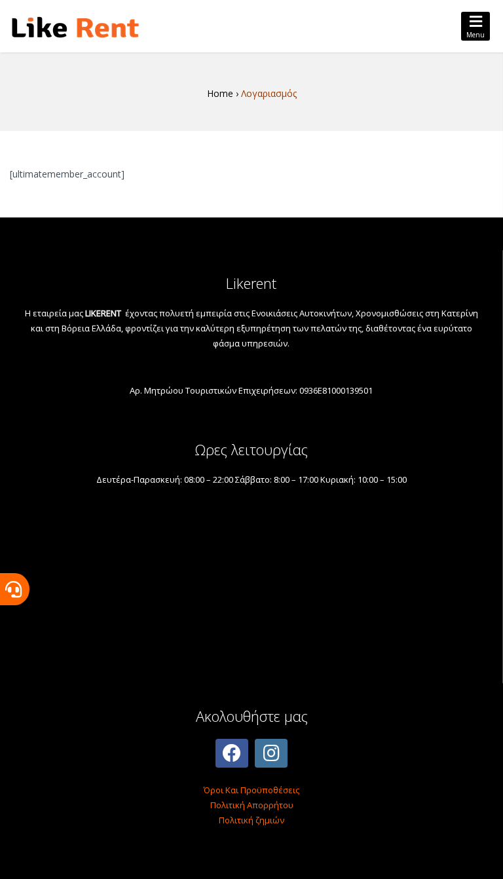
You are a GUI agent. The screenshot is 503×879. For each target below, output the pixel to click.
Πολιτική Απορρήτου (251, 805)
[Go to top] (482, 858)
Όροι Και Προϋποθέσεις (251, 790)
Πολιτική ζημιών (251, 820)
